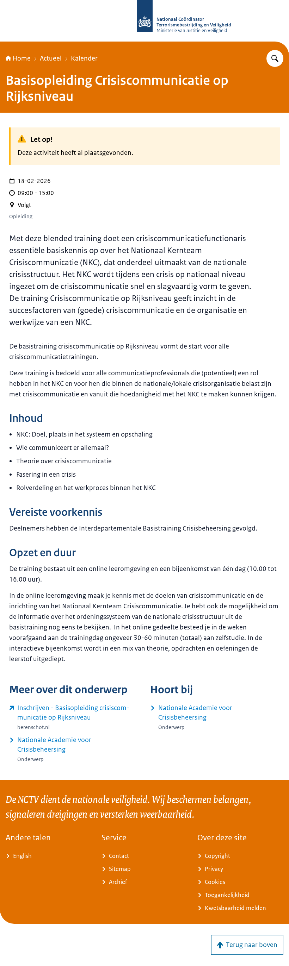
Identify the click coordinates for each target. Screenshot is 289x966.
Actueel (51, 58)
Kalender (84, 58)
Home (22, 58)
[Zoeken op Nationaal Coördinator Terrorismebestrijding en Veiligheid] (274, 58)
